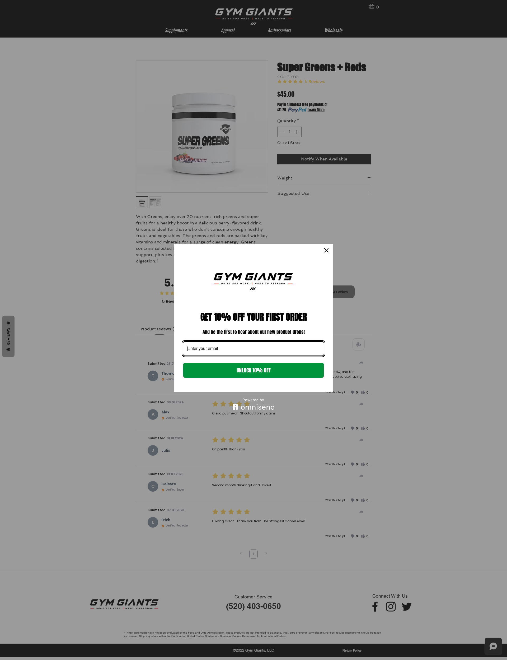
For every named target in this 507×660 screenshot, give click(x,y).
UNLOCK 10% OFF (254, 370)
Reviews (8, 336)
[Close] (326, 250)
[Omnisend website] (253, 404)
